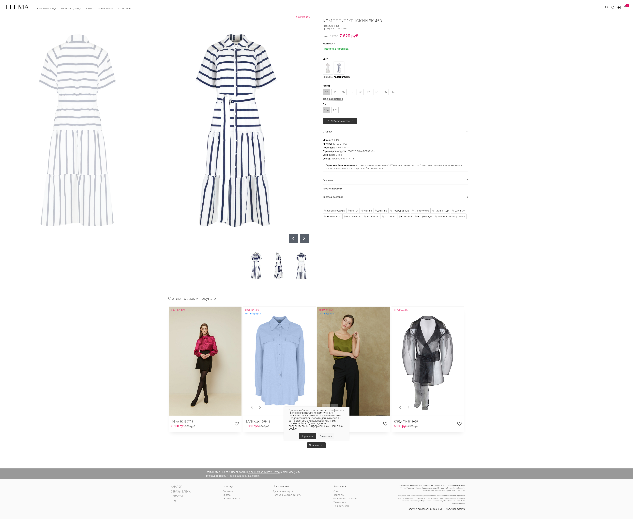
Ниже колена (333, 216)
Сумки (89, 8)
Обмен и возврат (232, 498)
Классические (421, 210)
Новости (177, 496)
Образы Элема (181, 491)
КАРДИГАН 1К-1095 (406, 421)
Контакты (338, 494)
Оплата (227, 494)
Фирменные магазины (345, 498)
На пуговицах (424, 216)
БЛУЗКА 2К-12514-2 (258, 421)
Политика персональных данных (424, 508)
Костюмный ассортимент (451, 216)
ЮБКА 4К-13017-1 (182, 421)
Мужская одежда (71, 8)
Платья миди (441, 210)
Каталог (176, 486)
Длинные (382, 210)
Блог (174, 501)
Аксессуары (125, 8)
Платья (354, 210)
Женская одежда (46, 8)
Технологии (339, 502)
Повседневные (400, 210)
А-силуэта (389, 216)
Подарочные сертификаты (287, 494)
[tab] (395, 131)
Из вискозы (372, 216)
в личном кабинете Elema (264, 472)
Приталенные (353, 216)
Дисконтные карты (283, 491)
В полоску (406, 216)
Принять (307, 436)
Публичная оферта (455, 508)
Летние (367, 210)
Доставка (228, 491)
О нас (336, 491)
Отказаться (326, 436)
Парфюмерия (105, 8)
